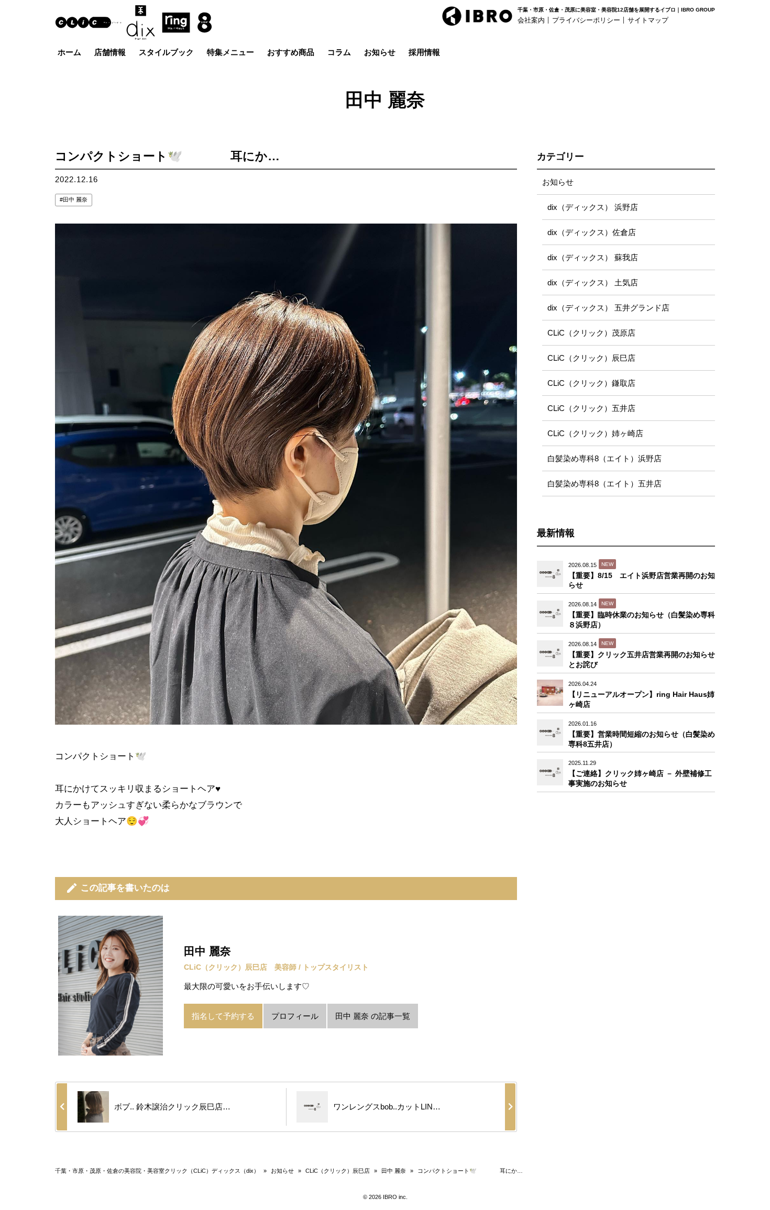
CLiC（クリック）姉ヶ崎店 (595, 433)
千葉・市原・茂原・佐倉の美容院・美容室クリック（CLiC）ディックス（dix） (157, 1171)
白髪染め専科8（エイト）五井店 (604, 483)
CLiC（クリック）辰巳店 (591, 357)
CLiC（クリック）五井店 (591, 408)
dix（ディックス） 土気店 (592, 282)
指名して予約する (223, 1016)
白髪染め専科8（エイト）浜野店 (604, 458)
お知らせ (558, 181)
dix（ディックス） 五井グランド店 (608, 307)
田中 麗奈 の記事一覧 (372, 1016)
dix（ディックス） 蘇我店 (592, 257)
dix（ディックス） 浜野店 (592, 207)
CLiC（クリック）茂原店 (591, 332)
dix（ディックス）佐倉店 (591, 232)
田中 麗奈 (75, 199)
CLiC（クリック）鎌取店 (591, 383)
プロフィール (294, 1016)
